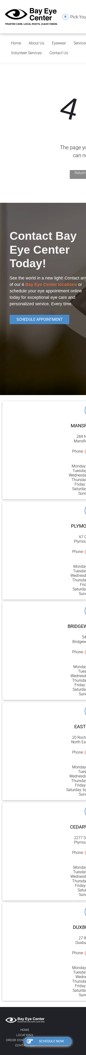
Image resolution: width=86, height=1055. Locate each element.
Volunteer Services (26, 53)
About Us (36, 43)
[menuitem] (24, 1030)
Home (16, 43)
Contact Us (58, 53)
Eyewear (59, 43)
